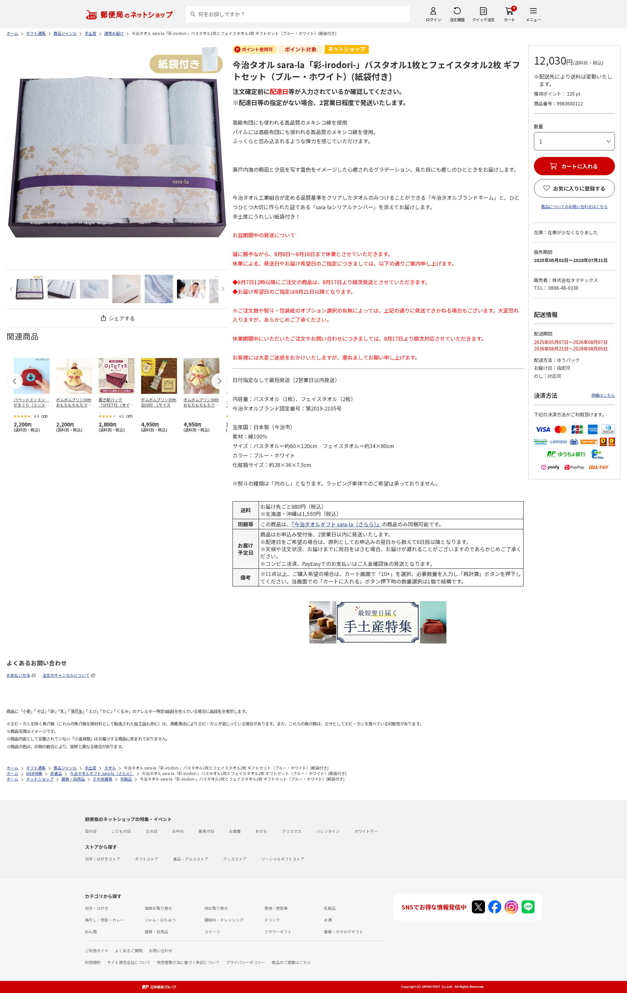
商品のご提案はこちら (291, 962)
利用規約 (93, 962)
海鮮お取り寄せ (158, 908)
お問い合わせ (160, 950)
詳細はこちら (603, 395)
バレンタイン (328, 831)
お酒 (328, 920)
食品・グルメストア (190, 858)
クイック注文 (483, 19)
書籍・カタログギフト (343, 931)
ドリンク (272, 920)
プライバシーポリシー (245, 962)
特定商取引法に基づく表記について (188, 962)
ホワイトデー (366, 831)
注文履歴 (457, 19)
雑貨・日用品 (156, 931)
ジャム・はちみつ (160, 920)
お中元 (178, 831)
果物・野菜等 (276, 908)
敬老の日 (206, 831)
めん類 (91, 931)
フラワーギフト (278, 931)
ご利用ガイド (96, 950)
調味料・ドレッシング (224, 920)
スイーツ (212, 931)
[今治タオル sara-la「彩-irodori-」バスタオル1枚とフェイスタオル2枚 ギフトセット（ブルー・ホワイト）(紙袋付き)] (29, 289)
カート (509, 19)
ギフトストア (146, 858)
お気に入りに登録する (579, 188)
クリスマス (291, 831)
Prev (12, 289)
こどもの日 (121, 831)
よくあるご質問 (128, 950)
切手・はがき (96, 908)
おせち (261, 831)
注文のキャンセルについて (65, 675)
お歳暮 (235, 831)
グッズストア (235, 858)
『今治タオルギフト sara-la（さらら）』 (337, 524)
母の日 (91, 831)
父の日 (151, 831)
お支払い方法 (18, 675)
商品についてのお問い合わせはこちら (574, 206)
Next (222, 289)
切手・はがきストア (102, 858)
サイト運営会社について (128, 962)
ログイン (433, 19)
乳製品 (330, 908)
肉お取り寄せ (216, 908)
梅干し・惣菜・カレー (104, 920)
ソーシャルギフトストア (282, 858)
